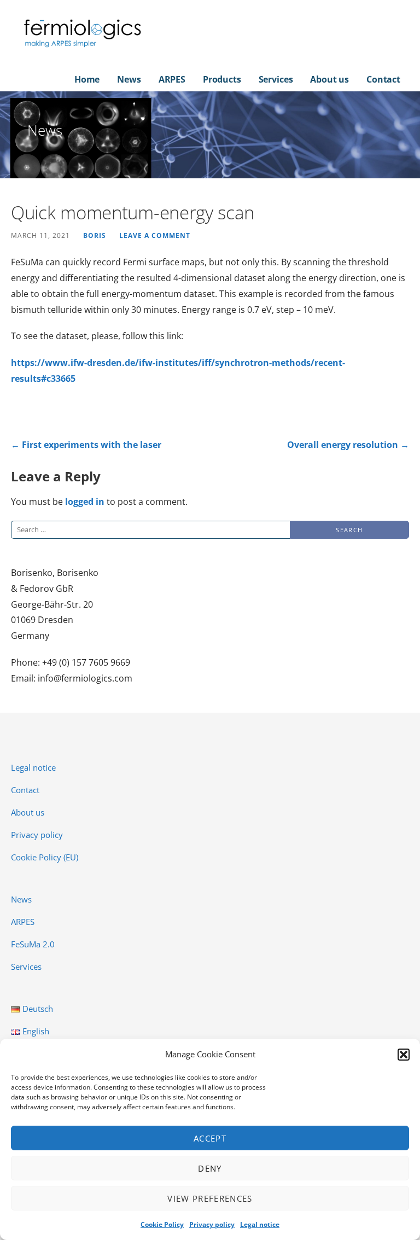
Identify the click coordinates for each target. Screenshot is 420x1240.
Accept (210, 1138)
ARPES (172, 79)
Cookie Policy (162, 1224)
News (129, 79)
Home (87, 79)
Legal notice (259, 1224)
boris (94, 235)
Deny (209, 1168)
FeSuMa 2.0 (33, 944)
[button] (403, 1054)
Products (222, 79)
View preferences (209, 1198)
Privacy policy (212, 1224)
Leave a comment (154, 235)
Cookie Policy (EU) (44, 857)
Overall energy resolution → (348, 445)
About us (329, 79)
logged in (84, 502)
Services (276, 79)
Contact (383, 79)
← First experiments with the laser (86, 445)
